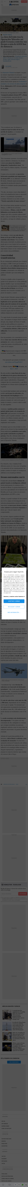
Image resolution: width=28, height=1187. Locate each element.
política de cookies (19, 591)
